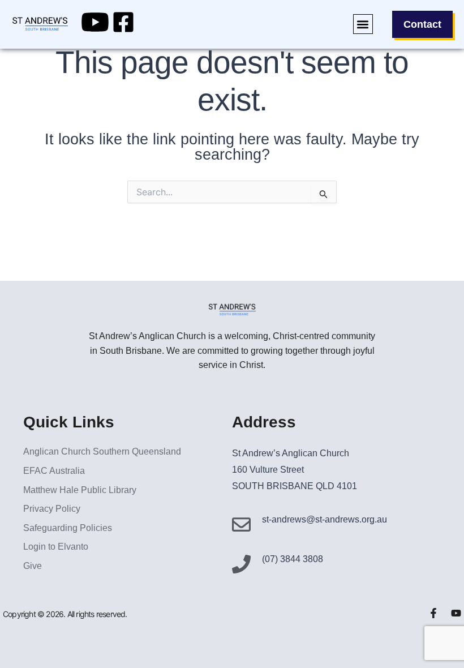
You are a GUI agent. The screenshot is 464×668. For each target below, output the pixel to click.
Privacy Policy (51, 508)
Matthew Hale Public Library (79, 490)
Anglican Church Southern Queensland (102, 451)
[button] (363, 24)
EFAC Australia (54, 471)
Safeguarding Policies (67, 528)
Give (32, 566)
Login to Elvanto (55, 546)
